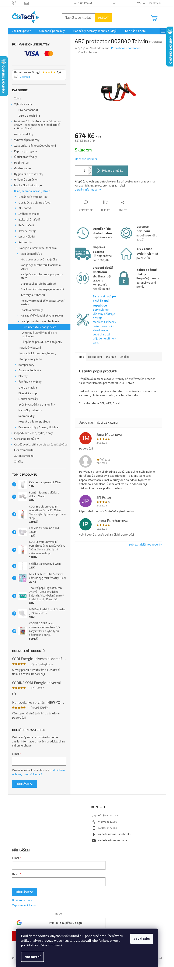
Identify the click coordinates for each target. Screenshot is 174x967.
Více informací (51, 945)
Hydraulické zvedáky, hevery (38, 353)
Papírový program (25, 151)
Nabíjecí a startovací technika (38, 248)
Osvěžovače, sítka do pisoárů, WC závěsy (40, 445)
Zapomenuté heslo (24, 905)
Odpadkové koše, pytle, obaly (33, 433)
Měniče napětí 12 (31, 254)
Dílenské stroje (28, 393)
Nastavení (32, 956)
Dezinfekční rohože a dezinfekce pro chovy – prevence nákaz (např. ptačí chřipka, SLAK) (37, 125)
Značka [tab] (124, 357)
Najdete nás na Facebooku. (115, 834)
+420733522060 (107, 822)
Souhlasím (141, 938)
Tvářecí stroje (27, 231)
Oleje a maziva (27, 388)
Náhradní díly (26, 416)
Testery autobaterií (33, 295)
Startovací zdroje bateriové (38, 284)
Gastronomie (22, 168)
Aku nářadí (25, 208)
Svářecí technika (28, 214)
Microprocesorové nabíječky (39, 259)
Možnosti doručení (86, 159)
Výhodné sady (23, 104)
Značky (18, 461)
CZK (139, 3)
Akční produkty (23, 134)
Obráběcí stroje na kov (33, 197)
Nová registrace (22, 901)
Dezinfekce (21, 163)
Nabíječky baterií (30, 348)
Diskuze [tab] (111, 357)
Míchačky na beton (30, 410)
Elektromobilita (24, 450)
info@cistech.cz (108, 815)
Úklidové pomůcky (26, 180)
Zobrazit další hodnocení (144, 545)
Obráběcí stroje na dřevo (34, 203)
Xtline (17, 98)
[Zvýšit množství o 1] (90, 168)
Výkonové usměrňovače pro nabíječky (39, 335)
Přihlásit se (24, 784)
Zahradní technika (29, 370)
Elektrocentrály (28, 399)
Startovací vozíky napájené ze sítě (42, 289)
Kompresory (26, 365)
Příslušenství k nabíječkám (39, 327)
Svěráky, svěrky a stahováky (36, 405)
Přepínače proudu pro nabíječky (42, 342)
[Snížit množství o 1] (90, 173)
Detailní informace (86, 190)
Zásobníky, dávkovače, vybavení (35, 146)
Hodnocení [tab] (95, 357)
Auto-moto (25, 242)
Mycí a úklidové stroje (28, 185)
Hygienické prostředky (28, 174)
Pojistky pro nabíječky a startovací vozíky (42, 303)
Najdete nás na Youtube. (113, 840)
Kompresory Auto (31, 359)
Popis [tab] (80, 357)
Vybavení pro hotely (26, 140)
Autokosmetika (24, 456)
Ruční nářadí (26, 225)
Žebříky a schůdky (30, 382)
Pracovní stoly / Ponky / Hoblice (38, 427)
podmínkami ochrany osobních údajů (38, 772)
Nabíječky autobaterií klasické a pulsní (41, 267)
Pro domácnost (28, 110)
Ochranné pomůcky (26, 439)
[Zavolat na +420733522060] (18, 3)
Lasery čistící (26, 237)
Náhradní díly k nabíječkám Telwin (42, 316)
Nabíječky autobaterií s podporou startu (42, 276)
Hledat (103, 17)
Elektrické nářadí (29, 220)
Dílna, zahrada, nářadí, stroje (32, 191)
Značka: (87, 52)
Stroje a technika (29, 116)
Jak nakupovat (82, 3)
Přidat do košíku (112, 170)
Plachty (23, 376)
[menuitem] (21, 31)
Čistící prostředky (25, 157)
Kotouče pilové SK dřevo (34, 422)
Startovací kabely (32, 310)
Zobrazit (25, 77)
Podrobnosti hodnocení (126, 48)
